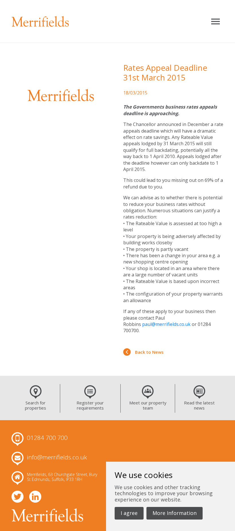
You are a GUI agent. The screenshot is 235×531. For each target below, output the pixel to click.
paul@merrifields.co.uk (166, 324)
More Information (174, 513)
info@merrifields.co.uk (57, 457)
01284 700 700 (47, 438)
